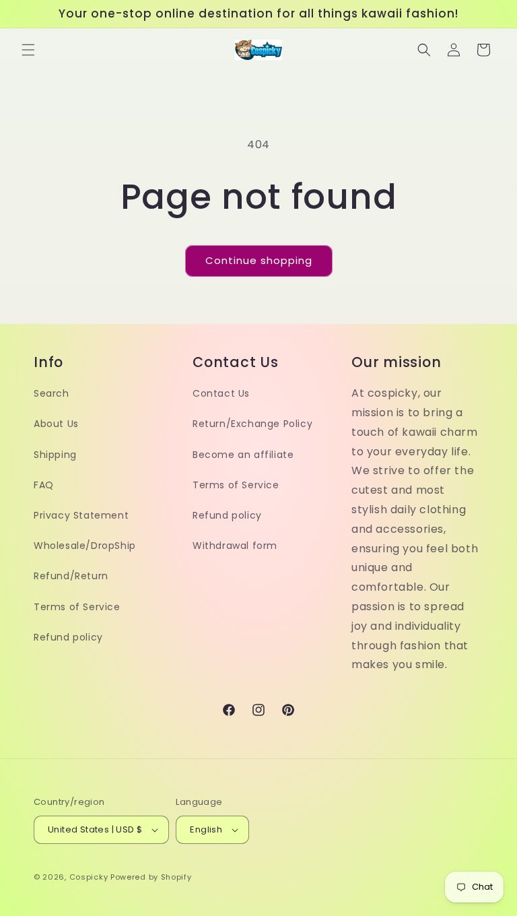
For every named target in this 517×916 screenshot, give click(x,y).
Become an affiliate (243, 454)
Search (51, 393)
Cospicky (88, 877)
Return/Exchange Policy (252, 423)
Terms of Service (77, 607)
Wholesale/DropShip (85, 545)
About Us (56, 423)
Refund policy (68, 637)
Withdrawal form (235, 545)
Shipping (55, 454)
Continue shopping (258, 260)
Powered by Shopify (151, 877)
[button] (28, 50)
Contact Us (221, 393)
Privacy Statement (81, 515)
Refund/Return (71, 576)
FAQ (44, 485)
